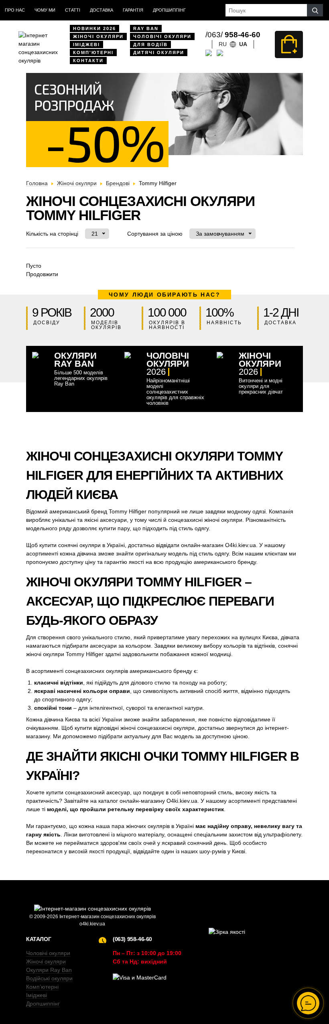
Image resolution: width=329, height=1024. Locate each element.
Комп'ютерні (93, 52)
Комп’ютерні (42, 987)
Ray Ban (145, 28)
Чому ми (45, 10)
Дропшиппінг (169, 10)
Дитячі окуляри (158, 52)
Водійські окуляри (49, 978)
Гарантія (133, 10)
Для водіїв (150, 44)
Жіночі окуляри (98, 36)
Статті (72, 10)
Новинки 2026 (94, 28)
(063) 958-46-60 (132, 939)
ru (223, 44)
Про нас (15, 10)
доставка (101, 10)
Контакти (88, 60)
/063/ (232, 34)
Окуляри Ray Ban (49, 970)
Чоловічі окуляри (162, 36)
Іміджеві (86, 44)
